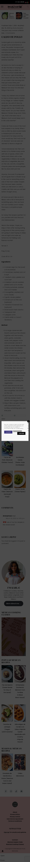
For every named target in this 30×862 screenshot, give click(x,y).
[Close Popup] (28, 421)
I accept (8, 432)
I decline (21, 433)
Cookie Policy (8, 437)
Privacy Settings (19, 436)
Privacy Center (8, 436)
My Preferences (17, 431)
